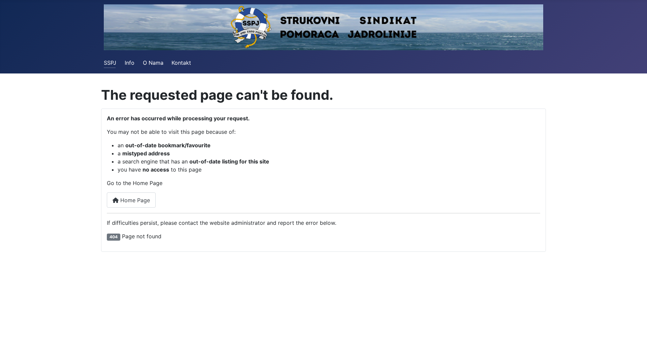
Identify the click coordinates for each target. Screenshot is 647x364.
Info (129, 62)
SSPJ (110, 62)
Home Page (134, 200)
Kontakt (181, 62)
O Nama (153, 62)
